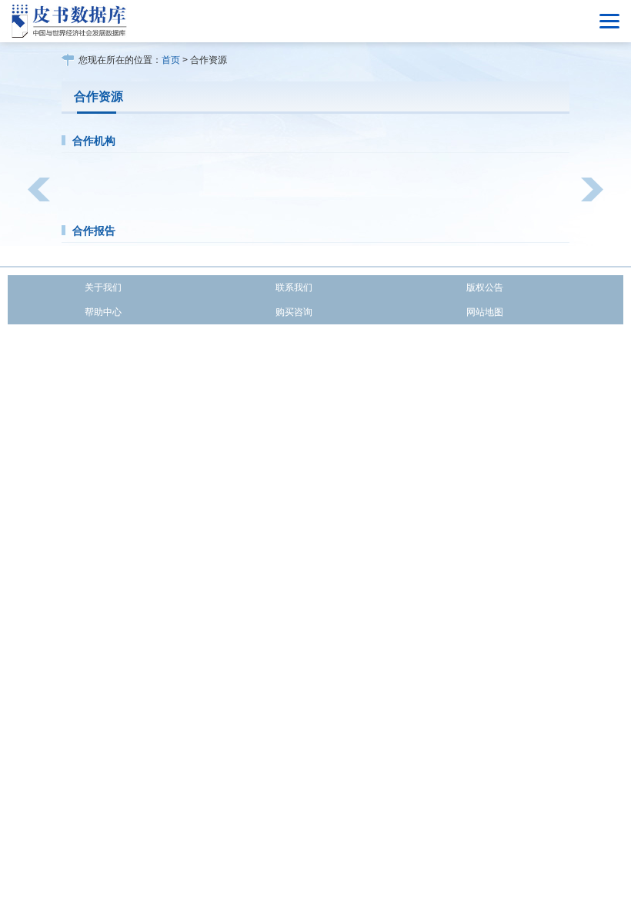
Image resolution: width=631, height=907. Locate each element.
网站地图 (484, 312)
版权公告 (484, 287)
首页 (171, 60)
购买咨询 (293, 312)
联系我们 (293, 287)
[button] (39, 189)
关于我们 (103, 287)
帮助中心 (103, 312)
